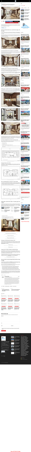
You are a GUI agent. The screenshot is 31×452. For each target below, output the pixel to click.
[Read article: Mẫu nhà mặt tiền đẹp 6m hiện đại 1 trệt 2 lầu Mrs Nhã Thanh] (25, 207)
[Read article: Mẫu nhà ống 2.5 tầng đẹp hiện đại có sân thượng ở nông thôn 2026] (25, 159)
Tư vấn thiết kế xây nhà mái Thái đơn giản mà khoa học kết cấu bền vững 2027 (27, 10)
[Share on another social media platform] (19, 22)
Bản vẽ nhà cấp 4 (26, 340)
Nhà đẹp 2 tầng (22, 345)
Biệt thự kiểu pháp (22, 338)
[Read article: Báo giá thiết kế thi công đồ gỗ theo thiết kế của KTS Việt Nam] (10, 305)
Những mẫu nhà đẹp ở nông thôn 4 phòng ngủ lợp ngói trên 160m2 (25, 85)
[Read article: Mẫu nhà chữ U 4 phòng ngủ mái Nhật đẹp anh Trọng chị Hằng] (25, 113)
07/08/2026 (25, 219)
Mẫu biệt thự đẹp (23, 168)
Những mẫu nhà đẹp (26, 345)
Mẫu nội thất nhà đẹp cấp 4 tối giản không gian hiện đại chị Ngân (7, 211)
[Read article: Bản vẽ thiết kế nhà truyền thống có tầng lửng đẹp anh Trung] (25, 136)
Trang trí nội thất (22, 354)
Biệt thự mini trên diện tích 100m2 (24, 339)
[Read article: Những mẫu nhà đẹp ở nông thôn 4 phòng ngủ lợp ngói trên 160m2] (25, 89)
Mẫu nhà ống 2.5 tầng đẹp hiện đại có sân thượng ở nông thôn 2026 (25, 155)
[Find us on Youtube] (24, 5)
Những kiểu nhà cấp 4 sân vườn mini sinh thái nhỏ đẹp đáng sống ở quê (17, 211)
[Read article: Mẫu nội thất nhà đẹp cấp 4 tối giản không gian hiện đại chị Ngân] (2, 211)
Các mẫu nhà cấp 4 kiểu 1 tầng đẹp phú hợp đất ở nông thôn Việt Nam (26, 16)
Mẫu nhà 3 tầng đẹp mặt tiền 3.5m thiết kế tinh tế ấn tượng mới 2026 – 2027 (7, 208)
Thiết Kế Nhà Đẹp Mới (6, 362)
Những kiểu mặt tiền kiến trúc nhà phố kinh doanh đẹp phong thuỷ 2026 (25, 70)
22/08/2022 (9, 5)
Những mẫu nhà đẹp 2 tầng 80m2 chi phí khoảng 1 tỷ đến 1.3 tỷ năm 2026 (26, 13)
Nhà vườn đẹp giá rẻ (23, 344)
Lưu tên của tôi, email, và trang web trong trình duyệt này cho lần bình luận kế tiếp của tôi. (10, 328)
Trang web (12, 325)
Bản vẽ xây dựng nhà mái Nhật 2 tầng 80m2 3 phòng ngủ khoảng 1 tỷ (25, 143)
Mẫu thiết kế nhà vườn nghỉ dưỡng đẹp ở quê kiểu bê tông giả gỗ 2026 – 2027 (25, 189)
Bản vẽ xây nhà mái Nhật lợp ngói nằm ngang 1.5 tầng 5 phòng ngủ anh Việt (10, 266)
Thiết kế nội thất (11, 5)
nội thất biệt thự (11, 261)
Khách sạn (27, 341)
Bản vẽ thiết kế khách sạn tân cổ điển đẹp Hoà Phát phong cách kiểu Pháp (26, 215)
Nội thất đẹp (26, 347)
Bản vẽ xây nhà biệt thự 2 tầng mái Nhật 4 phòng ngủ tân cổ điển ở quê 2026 (25, 120)
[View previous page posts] (10, 213)
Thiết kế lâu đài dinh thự (23, 350)
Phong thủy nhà (22, 348)
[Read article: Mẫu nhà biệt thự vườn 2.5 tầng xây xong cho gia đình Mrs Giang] (25, 170)
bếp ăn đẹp (18, 88)
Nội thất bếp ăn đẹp (23, 346)
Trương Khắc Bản (4, 5)
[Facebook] (18, 276)
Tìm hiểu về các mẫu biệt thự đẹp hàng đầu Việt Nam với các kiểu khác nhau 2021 (11, 269)
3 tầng (21, 336)
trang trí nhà (10, 264)
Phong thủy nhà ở (26, 348)
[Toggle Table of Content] (5, 27)
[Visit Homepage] (15, 1)
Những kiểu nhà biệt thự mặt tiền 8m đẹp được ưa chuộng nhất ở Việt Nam (25, 46)
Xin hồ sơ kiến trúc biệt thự (23, 355)
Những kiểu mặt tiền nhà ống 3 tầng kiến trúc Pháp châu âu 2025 (25, 59)
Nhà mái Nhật (22, 111)
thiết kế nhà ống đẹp (23, 352)
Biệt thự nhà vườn (22, 340)
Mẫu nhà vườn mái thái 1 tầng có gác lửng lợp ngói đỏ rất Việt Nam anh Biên (10, 268)
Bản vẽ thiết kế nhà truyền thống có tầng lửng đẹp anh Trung (25, 132)
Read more (22, 43)
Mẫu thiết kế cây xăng (26, 343)
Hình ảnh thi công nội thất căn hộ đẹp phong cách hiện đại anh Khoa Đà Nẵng (3, 308)
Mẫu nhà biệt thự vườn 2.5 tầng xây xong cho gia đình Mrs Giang (25, 166)
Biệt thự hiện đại (26, 337)
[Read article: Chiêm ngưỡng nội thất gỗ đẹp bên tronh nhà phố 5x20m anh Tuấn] (17, 305)
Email (1, 325)
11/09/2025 (2, 310)
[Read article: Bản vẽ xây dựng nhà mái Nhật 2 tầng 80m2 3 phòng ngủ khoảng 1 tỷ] (25, 148)
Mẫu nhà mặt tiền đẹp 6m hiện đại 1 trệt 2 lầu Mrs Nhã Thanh (25, 209)
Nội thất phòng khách (27, 346)
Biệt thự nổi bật (23, 157)
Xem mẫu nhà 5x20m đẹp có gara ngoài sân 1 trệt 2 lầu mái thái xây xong (25, 178)
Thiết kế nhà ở (27, 352)
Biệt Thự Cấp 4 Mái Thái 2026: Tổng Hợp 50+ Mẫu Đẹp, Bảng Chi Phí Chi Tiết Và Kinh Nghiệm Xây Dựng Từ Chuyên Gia (25, 88)
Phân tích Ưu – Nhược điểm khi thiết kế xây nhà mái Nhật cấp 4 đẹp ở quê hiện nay (17, 349)
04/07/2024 (26, 167)
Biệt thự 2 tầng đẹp (24, 336)
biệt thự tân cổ (6, 217)
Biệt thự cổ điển (22, 337)
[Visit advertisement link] (25, 26)
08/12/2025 (26, 64)
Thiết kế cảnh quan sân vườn (23, 349)
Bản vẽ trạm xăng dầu (23, 341)
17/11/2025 (26, 86)
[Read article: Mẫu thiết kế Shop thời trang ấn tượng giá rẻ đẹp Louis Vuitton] (12, 208)
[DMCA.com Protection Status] (3, 351)
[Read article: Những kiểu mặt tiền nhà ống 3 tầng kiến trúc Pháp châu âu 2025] (25, 62)
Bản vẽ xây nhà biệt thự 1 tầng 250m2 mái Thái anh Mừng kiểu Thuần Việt (10, 267)
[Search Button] (29, 1)
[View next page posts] (11, 213)
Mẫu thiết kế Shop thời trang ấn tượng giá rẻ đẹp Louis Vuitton (17, 208)
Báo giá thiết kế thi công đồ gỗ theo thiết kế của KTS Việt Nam (10, 308)
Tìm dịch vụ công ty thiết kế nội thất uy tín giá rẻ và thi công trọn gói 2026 (10, 300)
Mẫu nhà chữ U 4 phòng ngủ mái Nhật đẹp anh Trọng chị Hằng (25, 109)
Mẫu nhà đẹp (22, 343)
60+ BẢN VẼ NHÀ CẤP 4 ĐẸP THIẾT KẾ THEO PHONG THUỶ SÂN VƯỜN (26, 19)
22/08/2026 (25, 213)
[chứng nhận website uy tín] (5, 353)
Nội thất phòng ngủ (22, 347)
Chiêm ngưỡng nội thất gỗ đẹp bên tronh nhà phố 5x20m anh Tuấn (16, 308)
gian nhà (18, 32)
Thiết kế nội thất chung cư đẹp (24, 353)
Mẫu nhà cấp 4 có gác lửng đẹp (24, 342)
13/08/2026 (25, 216)
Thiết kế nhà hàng (26, 351)
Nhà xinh (26, 344)
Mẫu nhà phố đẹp (23, 146)
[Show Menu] (1, 1)
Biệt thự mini (26, 338)
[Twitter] (19, 276)
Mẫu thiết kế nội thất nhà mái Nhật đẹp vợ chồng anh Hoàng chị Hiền (17, 300)
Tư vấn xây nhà (26, 354)
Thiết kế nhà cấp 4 (22, 351)
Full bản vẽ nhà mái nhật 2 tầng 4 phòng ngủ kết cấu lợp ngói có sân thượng (25, 97)
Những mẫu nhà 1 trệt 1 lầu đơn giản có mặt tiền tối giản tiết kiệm (25, 35)
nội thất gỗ (16, 255)
